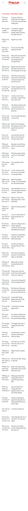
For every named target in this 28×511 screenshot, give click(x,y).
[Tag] (14, 2)
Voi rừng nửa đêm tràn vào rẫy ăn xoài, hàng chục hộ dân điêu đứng (18, 316)
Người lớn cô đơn (16, 39)
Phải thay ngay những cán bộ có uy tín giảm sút (18, 155)
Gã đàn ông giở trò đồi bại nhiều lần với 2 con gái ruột (18, 89)
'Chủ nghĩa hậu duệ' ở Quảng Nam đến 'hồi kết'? (18, 325)
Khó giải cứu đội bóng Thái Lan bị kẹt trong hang (18, 146)
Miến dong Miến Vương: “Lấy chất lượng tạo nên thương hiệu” (18, 181)
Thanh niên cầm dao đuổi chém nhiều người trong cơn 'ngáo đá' (18, 273)
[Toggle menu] (3, 3)
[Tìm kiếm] (25, 3)
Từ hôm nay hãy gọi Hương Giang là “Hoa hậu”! (17, 246)
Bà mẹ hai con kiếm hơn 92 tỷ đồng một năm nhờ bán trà (18, 428)
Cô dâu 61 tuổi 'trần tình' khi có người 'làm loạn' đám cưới (18, 98)
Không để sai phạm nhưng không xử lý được (17, 264)
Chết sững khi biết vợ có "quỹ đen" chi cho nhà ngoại (18, 419)
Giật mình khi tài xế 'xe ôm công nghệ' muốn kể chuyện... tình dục (18, 190)
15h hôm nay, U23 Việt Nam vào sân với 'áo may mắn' (18, 343)
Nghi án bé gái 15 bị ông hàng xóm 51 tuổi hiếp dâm (18, 199)
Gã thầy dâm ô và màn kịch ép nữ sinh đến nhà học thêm (18, 334)
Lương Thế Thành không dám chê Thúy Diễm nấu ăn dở (17, 299)
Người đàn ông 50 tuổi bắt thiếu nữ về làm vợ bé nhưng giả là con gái (18, 68)
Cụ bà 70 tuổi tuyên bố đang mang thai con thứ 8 (18, 216)
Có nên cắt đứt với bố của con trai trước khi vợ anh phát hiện (18, 172)
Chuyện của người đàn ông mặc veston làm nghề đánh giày (18, 237)
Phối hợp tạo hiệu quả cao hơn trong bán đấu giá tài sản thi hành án (18, 290)
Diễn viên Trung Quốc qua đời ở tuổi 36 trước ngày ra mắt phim (18, 255)
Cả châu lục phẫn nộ (17, 409)
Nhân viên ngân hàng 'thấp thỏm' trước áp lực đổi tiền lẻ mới (18, 368)
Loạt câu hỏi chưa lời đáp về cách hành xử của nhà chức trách (17, 137)
